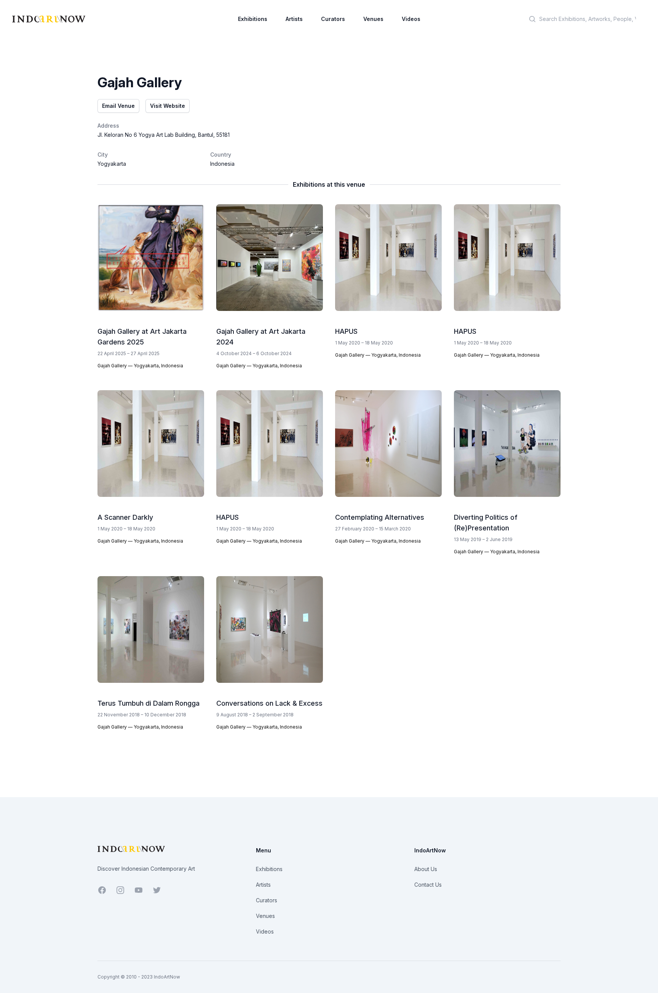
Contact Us (428, 884)
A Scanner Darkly (125, 517)
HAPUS (346, 331)
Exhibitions (252, 19)
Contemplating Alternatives (379, 517)
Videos (411, 19)
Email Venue (118, 106)
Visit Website (167, 106)
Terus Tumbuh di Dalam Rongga (148, 703)
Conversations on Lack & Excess (269, 703)
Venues (373, 19)
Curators (333, 19)
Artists (294, 19)
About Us (425, 869)
